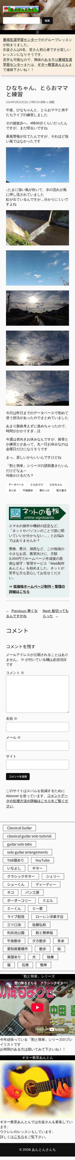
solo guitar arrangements (27, 852)
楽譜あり (14, 956)
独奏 (50, 956)
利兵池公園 (15, 932)
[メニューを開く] (37, 32)
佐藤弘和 (39, 924)
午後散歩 (28, 490)
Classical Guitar (19, 827)
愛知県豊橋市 (17, 948)
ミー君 (37, 908)
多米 (60, 940)
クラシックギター (21, 876)
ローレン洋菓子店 (49, 916)
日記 (51, 102)
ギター (37, 868)
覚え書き (61, 490)
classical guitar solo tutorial (29, 835)
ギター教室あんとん (53, 64)
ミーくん (14, 908)
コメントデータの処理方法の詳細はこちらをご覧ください (37, 801)
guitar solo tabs (19, 844)
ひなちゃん (56, 484)
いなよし (14, 868)
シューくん (15, 884)
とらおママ (36, 484)
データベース (16, 484)
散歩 (42, 948)
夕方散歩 (39, 940)
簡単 (43, 964)
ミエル (48, 900)
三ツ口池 (14, 924)
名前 (11, 718)
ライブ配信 (15, 916)
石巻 (25, 964)
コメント (15, 673)
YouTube (42, 860)
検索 (47, 20)
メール (13, 737)
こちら (19, 1136)
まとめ (12, 490)
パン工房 (32, 892)
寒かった (45, 490)
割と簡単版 (44, 932)
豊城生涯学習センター (20, 39)
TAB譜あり (15, 860)
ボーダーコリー (19, 900)
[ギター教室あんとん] (37, 1116)
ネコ (10, 892)
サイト (11, 756)
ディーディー (46, 884)
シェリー (53, 876)
